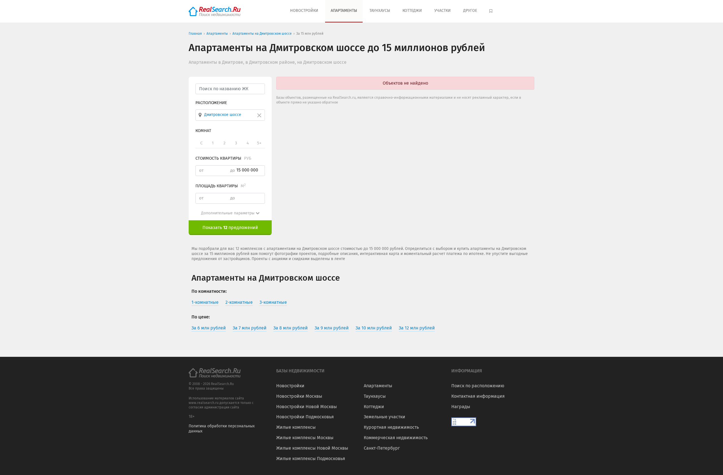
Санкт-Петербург (382, 448)
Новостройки (304, 10)
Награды (460, 406)
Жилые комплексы (296, 427)
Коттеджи (412, 10)
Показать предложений (230, 227)
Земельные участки (384, 416)
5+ (259, 143)
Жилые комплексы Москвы (305, 437)
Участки (442, 10)
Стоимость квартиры (223, 158)
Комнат (203, 130)
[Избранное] (491, 11)
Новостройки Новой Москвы (306, 406)
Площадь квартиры (220, 185)
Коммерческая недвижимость (396, 437)
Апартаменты (344, 10)
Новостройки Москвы (299, 396)
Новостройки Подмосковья (305, 416)
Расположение (211, 102)
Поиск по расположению (477, 385)
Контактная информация (478, 396)
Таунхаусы (379, 10)
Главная (195, 34)
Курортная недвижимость (391, 427)
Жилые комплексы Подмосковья (310, 458)
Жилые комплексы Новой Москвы (312, 448)
